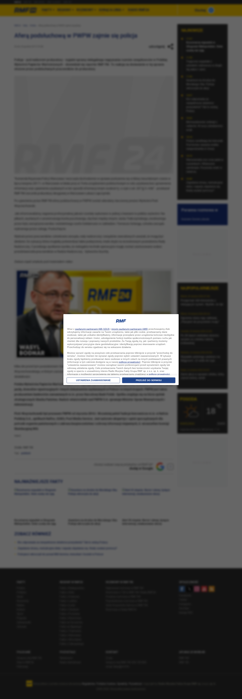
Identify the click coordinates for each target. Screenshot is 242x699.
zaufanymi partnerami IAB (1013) (92, 329)
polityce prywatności (129, 362)
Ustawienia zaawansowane (93, 380)
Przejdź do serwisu (149, 380)
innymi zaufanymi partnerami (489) (129, 329)
